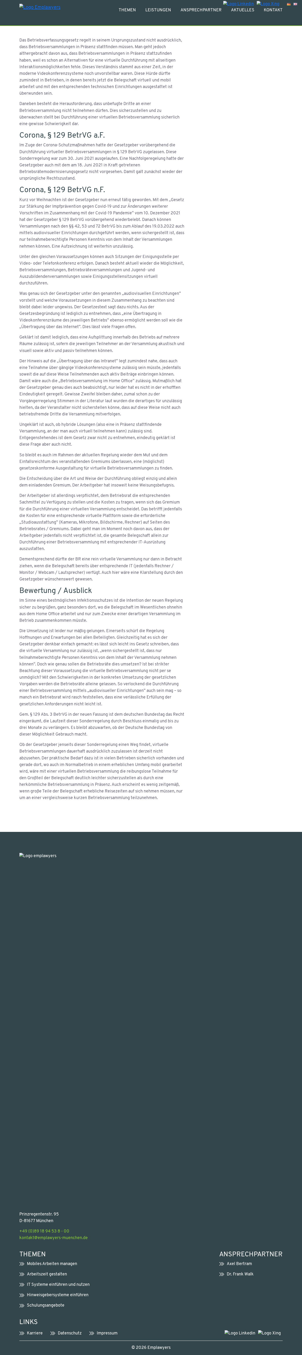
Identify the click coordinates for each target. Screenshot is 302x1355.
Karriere (35, 1333)
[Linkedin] (238, 4)
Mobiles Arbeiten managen (52, 1264)
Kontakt (273, 10)
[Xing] (268, 4)
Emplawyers (159, 1348)
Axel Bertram (239, 1264)
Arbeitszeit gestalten (47, 1274)
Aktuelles (242, 10)
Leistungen (158, 10)
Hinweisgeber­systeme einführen (57, 1295)
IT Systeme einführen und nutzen (58, 1285)
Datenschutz (70, 1333)
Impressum (107, 1333)
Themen (127, 10)
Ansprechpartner (201, 10)
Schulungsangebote (45, 1306)
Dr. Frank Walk (240, 1274)
